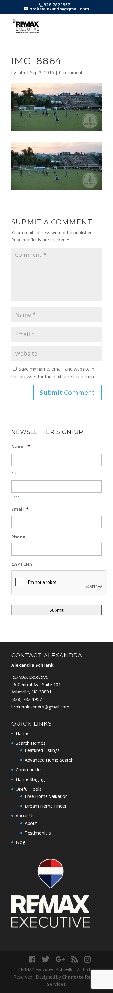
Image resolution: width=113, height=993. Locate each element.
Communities (29, 770)
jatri (21, 72)
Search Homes (31, 743)
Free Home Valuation (46, 796)
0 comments (72, 72)
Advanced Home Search (49, 760)
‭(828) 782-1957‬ (26, 699)
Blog (20, 842)
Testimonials (38, 833)
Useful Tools (28, 789)
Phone (18, 537)
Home (22, 733)
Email (20, 509)
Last (15, 496)
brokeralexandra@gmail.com (40, 707)
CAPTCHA (21, 564)
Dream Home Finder (46, 806)
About (31, 823)
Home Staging (30, 779)
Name (20, 447)
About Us (25, 816)
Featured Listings (42, 750)
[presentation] (59, 582)
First (16, 473)
